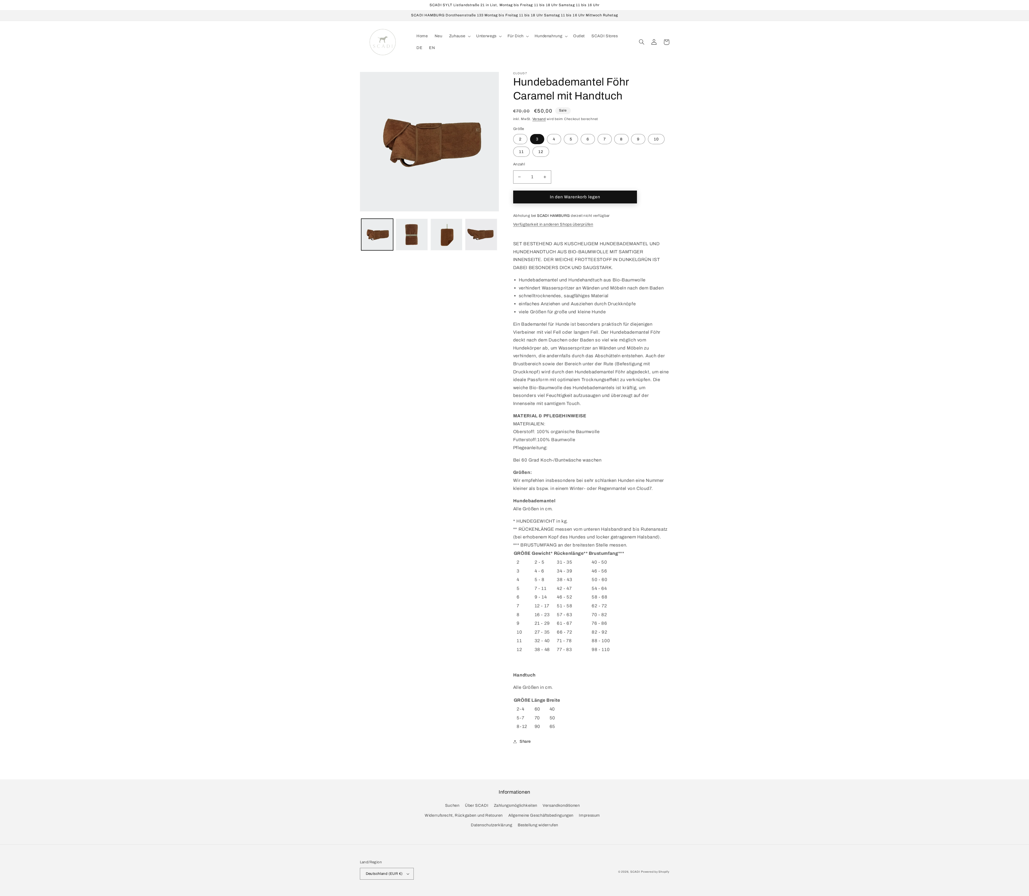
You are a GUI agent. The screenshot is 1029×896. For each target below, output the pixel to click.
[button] (459, 36)
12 (540, 152)
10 (656, 139)
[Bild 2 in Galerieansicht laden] (412, 235)
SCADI (635, 871)
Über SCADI (476, 805)
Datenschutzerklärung (491, 825)
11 (521, 152)
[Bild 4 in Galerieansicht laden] (481, 235)
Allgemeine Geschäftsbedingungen (541, 815)
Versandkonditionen (561, 805)
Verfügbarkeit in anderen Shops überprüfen (553, 224)
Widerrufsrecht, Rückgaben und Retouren (464, 815)
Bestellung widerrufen (538, 825)
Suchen (452, 805)
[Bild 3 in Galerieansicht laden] (447, 235)
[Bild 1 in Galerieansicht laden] (377, 235)
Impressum (589, 815)
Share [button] (525, 741)
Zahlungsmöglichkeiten (515, 805)
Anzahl (519, 164)
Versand (539, 119)
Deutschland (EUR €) (384, 874)
